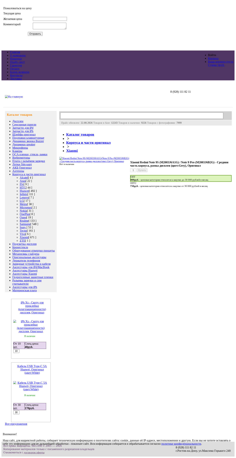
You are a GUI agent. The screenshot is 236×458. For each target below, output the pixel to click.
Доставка (16, 78)
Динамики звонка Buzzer (28, 141)
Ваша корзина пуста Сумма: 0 (220, 63)
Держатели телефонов (26, 260)
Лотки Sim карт (22, 164)
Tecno (23, 230)
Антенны (18, 171)
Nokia (23, 210)
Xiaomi (24, 237)
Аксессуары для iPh (24, 287)
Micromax (26, 207)
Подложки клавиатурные (28, 137)
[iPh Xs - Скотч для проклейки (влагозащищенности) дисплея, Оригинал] (30, 331)
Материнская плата (24, 290)
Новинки (16, 58)
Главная (15, 52)
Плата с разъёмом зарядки (28, 161)
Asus (23, 180)
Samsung (25, 224)
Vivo (22, 234)
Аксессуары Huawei (24, 270)
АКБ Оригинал (22, 167)
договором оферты (34, 452)
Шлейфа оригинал (24, 134)
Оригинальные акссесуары (29, 257)
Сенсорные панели (24, 124)
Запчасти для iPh (22, 131)
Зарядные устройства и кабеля (31, 263)
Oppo (23, 217)
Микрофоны (20, 147)
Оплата (14, 68)
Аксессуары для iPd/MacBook (30, 267)
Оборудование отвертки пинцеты (33, 250)
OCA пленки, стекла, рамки (29, 154)
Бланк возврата (19, 72)
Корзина (213, 58)
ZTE (22, 240)
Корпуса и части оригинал (29, 174)
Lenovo (24, 197)
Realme (24, 220)
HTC (23, 187)
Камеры (17, 151)
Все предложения (16, 423)
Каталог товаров (80, 134)
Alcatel (24, 177)
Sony (23, 227)
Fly (22, 184)
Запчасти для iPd (22, 127)
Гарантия (16, 65)
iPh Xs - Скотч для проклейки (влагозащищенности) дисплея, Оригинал (32, 307)
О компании (18, 55)
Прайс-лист (17, 62)
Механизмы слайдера (25, 253)
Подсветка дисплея (24, 243)
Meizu (23, 204)
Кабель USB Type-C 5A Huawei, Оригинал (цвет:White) (32, 369)
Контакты (16, 75)
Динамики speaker (23, 144)
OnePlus (25, 214)
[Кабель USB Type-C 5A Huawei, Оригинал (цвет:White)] (30, 389)
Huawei (24, 190)
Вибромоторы (21, 157)
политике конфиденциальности (181, 443)
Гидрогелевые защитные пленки (32, 277)
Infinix (23, 194)
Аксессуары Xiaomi (24, 273)
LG (22, 200)
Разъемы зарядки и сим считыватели (26, 282)
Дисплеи (17, 121)
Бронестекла (20, 247)
